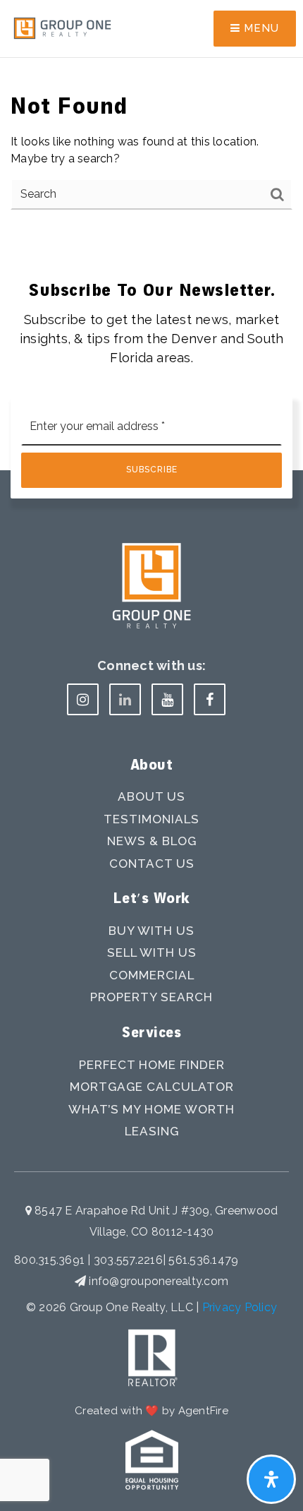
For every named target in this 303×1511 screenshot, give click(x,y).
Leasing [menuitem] (152, 1131)
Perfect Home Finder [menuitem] (152, 1065)
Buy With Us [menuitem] (151, 931)
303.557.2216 (128, 1260)
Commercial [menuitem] (151, 975)
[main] (151, 122)
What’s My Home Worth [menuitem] (151, 1109)
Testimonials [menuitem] (151, 819)
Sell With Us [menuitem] (152, 952)
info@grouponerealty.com (158, 1281)
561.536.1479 (203, 1260)
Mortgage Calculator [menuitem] (152, 1087)
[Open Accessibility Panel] (271, 1479)
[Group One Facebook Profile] (209, 699)
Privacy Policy (240, 1307)
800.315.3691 (50, 1260)
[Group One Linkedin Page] (125, 699)
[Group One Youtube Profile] (167, 699)
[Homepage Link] (62, 28)
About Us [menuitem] (151, 796)
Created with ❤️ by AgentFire (151, 1410)
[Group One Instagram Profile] (83, 699)
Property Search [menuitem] (151, 997)
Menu (259, 28)
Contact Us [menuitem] (151, 863)
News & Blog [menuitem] (152, 841)
